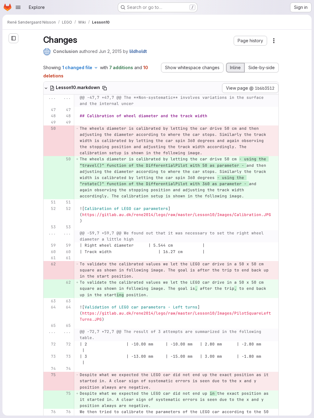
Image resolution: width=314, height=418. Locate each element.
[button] (250, 41)
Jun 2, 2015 (110, 51)
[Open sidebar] (13, 38)
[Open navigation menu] (18, 7)
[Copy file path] (104, 88)
